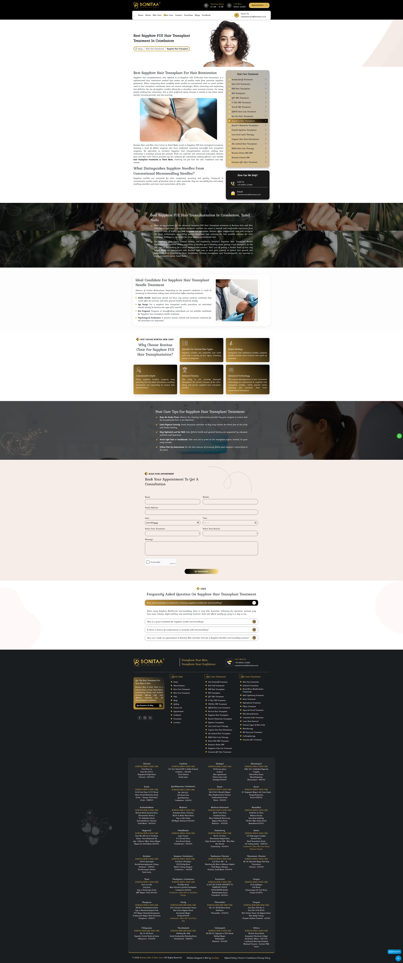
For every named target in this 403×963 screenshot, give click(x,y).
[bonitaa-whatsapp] (399, 436)
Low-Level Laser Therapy (243, 134)
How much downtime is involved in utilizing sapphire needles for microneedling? (184, 602)
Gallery (176, 704)
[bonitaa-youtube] (150, 718)
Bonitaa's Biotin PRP (241, 157)
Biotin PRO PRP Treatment (218, 741)
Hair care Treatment (181, 689)
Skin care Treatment (181, 693)
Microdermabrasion (250, 714)
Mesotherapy (248, 728)
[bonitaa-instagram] (145, 718)
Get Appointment (201, 571)
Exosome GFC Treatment (252, 739)
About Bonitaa (179, 685)
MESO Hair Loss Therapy (243, 148)
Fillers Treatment (249, 706)
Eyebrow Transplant (216, 722)
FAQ (175, 696)
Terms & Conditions (247, 957)
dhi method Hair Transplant (244, 143)
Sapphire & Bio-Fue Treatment (220, 748)
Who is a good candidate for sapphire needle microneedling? (175, 621)
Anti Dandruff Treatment (217, 682)
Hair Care (168, 15)
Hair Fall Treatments (241, 84)
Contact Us (177, 707)
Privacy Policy (263, 957)
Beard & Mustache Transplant (245, 125)
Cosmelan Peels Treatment (253, 717)
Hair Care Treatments (155, 48)
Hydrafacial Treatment (252, 703)
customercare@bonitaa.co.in (249, 194)
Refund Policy (230, 957)
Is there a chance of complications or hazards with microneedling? (178, 629)
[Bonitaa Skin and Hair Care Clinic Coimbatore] (147, 5)
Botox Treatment (249, 699)
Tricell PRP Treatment (241, 107)
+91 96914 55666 (245, 184)
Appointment (257, 5)
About (148, 15)
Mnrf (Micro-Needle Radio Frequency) (253, 690)
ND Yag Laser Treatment (252, 732)
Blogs (197, 15)
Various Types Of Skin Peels (254, 725)
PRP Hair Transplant (241, 88)
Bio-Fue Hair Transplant (242, 116)
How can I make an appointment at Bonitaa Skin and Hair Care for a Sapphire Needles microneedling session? (198, 637)
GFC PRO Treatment (240, 97)
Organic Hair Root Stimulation (245, 139)
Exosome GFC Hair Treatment (244, 162)
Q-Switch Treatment (250, 685)
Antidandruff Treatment (242, 79)
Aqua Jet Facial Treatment (253, 710)
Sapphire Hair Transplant (243, 120)
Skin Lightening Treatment (253, 695)
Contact (178, 15)
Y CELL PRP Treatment (241, 102)
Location (176, 722)
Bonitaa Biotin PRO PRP (242, 153)
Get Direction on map (145, 705)
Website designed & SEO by (203, 957)
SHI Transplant (238, 93)
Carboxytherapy (249, 736)
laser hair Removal (250, 721)
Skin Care (157, 15)
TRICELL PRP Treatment (217, 704)
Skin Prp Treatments (251, 682)
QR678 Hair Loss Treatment (244, 111)
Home (140, 15)
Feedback (206, 15)
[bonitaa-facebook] (139, 718)
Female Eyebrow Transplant (244, 130)
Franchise (188, 15)
